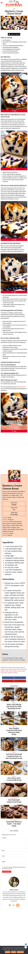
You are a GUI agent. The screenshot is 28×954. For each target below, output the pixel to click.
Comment (4, 837)
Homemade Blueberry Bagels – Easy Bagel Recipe (14, 824)
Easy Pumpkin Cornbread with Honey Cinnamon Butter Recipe (14, 731)
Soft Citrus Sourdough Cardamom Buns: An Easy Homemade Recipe (14, 756)
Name (3, 850)
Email (3, 856)
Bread (14, 8)
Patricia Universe (21, 386)
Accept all (8, 952)
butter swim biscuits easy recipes (10, 667)
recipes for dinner (13, 672)
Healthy (15, 798)
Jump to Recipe (15, 34)
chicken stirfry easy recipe (20, 669)
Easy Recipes (13, 671)
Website (3, 861)
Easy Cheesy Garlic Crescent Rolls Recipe (14, 779)
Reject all (13, 952)
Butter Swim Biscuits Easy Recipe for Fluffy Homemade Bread (14, 706)
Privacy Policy (20, 952)
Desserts (15, 819)
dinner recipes (5, 671)
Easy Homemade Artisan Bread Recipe (14, 801)
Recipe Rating (5, 834)
